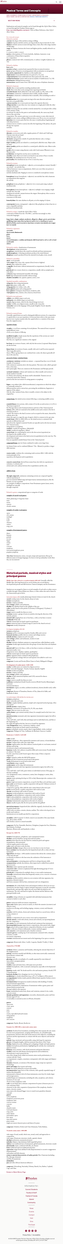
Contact (31, 1215)
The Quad (31, 1225)
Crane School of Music (25, 15)
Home (8, 15)
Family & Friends (31, 1196)
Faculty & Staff (31, 1193)
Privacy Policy (27, 1235)
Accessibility (36, 1235)
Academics (13, 15)
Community (31, 1202)
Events (31, 1211)
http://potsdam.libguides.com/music (18, 30)
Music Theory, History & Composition (18, 16)
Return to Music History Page (16, 1172)
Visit (31, 1218)
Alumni (31, 1199)
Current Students (31, 1189)
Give (31, 1221)
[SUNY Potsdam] (31, 1179)
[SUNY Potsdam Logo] (4, 2)
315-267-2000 (43, 1240)
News (31, 1208)
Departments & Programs (40, 15)
